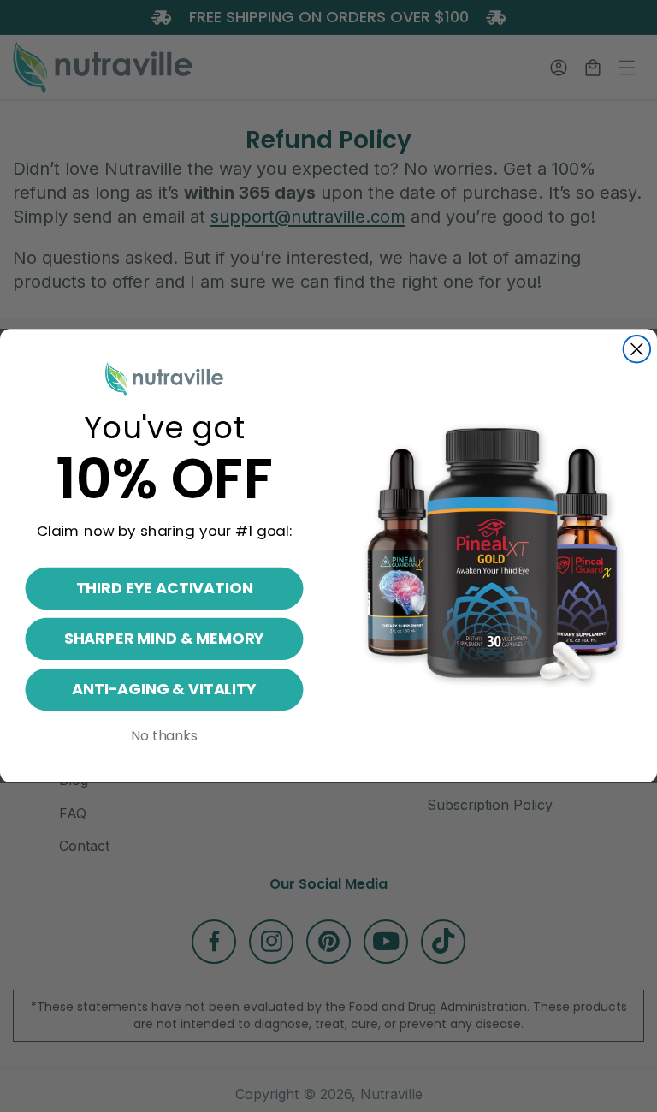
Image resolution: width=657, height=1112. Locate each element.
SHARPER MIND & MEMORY (164, 639)
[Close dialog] (637, 349)
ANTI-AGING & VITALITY (164, 689)
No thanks (164, 736)
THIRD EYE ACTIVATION (164, 588)
